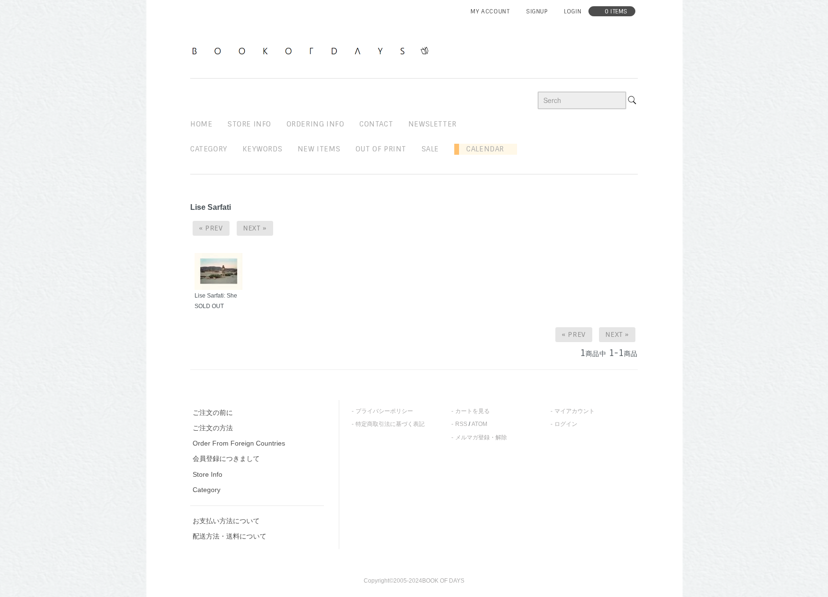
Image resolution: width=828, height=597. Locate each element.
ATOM (479, 424)
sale (430, 149)
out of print (381, 149)
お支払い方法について (226, 521)
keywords (262, 149)
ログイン (565, 424)
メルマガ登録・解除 (481, 437)
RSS (461, 424)
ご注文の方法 (213, 428)
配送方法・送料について (229, 536)
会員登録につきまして (226, 458)
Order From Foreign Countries (239, 443)
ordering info (316, 124)
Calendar (481, 149)
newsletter (432, 124)
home (201, 124)
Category (209, 149)
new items (319, 149)
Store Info (207, 474)
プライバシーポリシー (384, 411)
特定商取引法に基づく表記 (390, 424)
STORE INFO (249, 124)
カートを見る (472, 411)
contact (376, 124)
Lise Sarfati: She (216, 295)
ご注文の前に (213, 412)
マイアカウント (574, 411)
